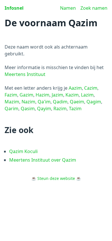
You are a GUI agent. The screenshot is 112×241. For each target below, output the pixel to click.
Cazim (90, 88)
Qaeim (77, 102)
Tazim (75, 108)
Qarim (11, 108)
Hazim (42, 95)
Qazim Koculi (23, 151)
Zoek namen (93, 8)
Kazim (72, 95)
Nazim (28, 102)
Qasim (28, 108)
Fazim (11, 95)
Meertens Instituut (25, 74)
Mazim (12, 102)
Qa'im (44, 102)
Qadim (60, 102)
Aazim (75, 88)
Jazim (57, 95)
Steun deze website (56, 178)
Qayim (44, 108)
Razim (60, 108)
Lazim (87, 95)
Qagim (93, 102)
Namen (68, 8)
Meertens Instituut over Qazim (42, 160)
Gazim (26, 95)
